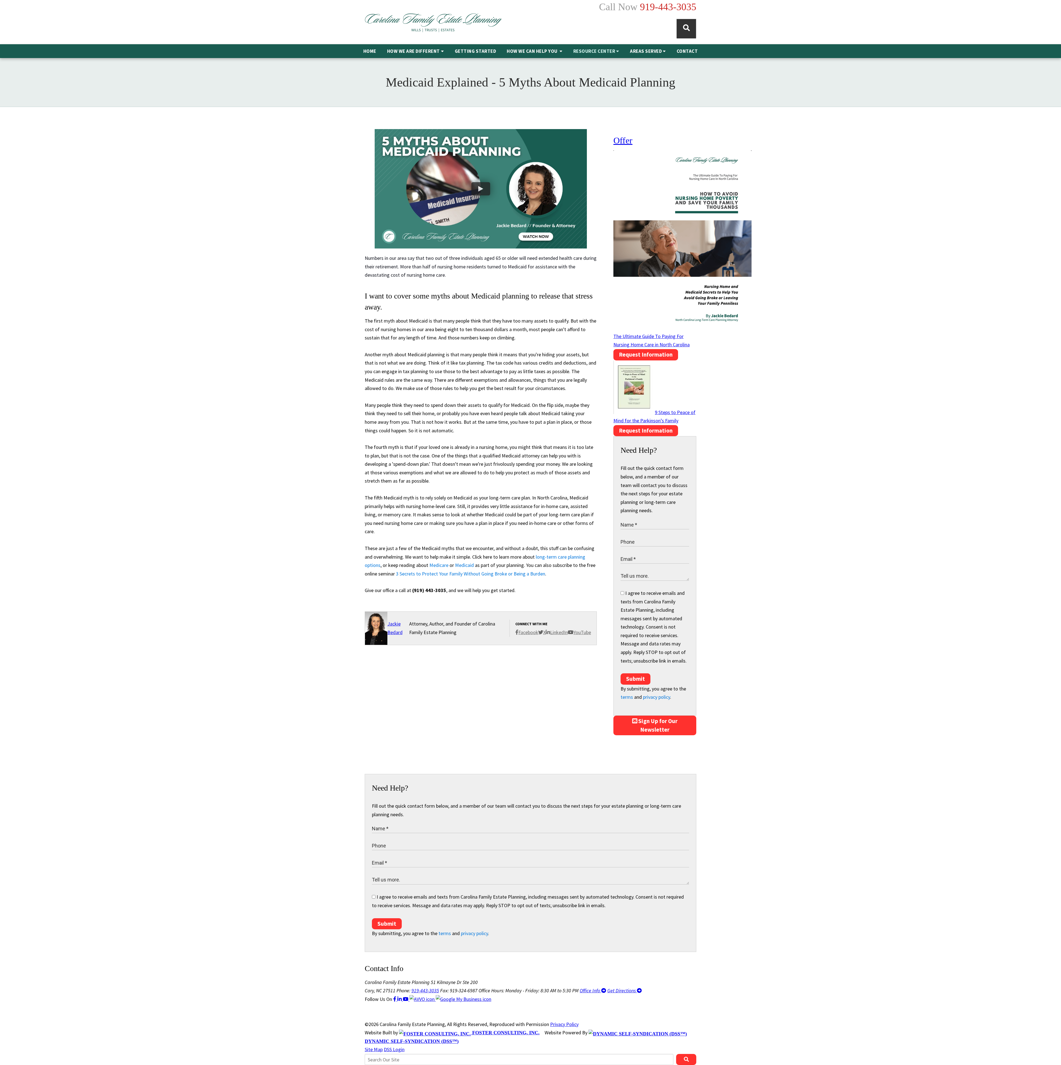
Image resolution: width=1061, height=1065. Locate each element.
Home (369, 51)
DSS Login (394, 1049)
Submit (635, 678)
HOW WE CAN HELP (532, 51)
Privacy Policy (564, 1024)
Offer (622, 140)
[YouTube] (406, 999)
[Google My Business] (463, 999)
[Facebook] (395, 999)
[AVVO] (422, 999)
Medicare (438, 565)
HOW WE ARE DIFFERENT (413, 51)
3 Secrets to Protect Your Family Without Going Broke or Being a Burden (470, 574)
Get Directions (622, 990)
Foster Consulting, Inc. (505, 1032)
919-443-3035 (668, 6)
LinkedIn (559, 632)
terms (627, 697)
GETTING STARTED (475, 51)
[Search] (686, 28)
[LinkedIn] (400, 999)
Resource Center (594, 51)
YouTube (582, 632)
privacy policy (656, 697)
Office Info (590, 990)
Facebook (528, 632)
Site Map (374, 1049)
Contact (687, 51)
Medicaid (464, 565)
